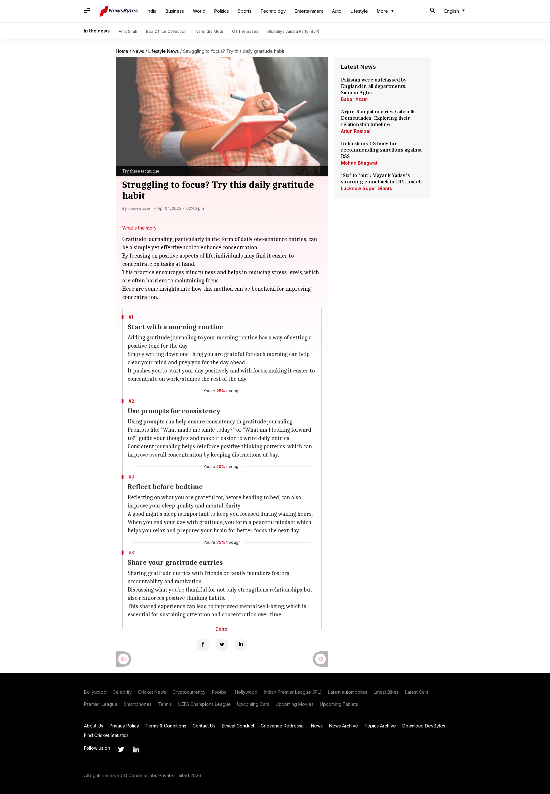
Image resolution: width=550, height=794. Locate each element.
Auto (337, 11)
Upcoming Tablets (339, 704)
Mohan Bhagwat (359, 163)
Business (175, 11)
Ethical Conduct (238, 725)
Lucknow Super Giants (366, 188)
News (138, 51)
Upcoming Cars (253, 704)
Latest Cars (416, 692)
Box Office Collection (166, 31)
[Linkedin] (241, 645)
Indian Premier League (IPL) (293, 692)
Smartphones (138, 704)
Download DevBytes (423, 725)
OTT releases (245, 31)
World (199, 11)
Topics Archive (380, 725)
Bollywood (95, 692)
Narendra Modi (209, 31)
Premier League (100, 704)
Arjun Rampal (355, 131)
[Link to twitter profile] (121, 749)
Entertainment (309, 11)
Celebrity (122, 692)
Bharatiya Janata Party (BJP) (293, 31)
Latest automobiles (347, 692)
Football (220, 692)
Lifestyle (359, 11)
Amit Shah (128, 31)
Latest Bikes (386, 692)
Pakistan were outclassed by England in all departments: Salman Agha (373, 86)
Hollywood (246, 692)
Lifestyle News (163, 51)
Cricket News (152, 692)
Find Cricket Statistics (106, 735)
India (152, 11)
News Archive (343, 725)
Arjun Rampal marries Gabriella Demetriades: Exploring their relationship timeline (378, 118)
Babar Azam (354, 99)
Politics (221, 11)
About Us (93, 725)
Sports (244, 11)
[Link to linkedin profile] (136, 749)
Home (122, 51)
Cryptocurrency (189, 692)
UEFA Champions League (204, 704)
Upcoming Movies (295, 704)
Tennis (165, 704)
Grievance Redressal (283, 725)
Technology (273, 11)
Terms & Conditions (165, 725)
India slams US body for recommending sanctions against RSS (381, 150)
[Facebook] (202, 645)
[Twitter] (221, 645)
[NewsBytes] (119, 11)
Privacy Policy (124, 725)
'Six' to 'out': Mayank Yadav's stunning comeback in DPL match (382, 178)
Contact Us (204, 725)
